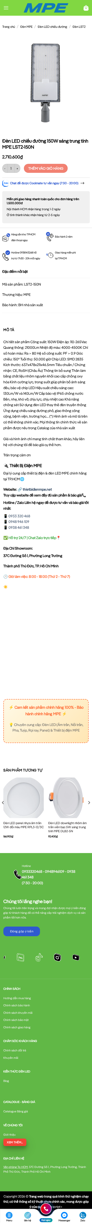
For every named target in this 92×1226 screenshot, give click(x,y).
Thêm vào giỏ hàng (45, 168)
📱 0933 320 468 (16, 516)
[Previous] (3, 811)
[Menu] (6, 7)
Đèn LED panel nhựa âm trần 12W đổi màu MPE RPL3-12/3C (23, 825)
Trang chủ (8, 27)
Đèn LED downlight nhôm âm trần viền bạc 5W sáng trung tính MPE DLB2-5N (67, 827)
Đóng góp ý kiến (21, 931)
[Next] (89, 811)
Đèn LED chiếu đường (52, 27)
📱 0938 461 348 (16, 527)
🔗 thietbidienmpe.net (35, 489)
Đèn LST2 (79, 27)
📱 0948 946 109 (16, 521)
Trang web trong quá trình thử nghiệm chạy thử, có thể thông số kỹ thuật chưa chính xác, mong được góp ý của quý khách (46, 1201)
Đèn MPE (26, 27)
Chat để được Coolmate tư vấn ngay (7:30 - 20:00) (44, 183)
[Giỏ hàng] (86, 8)
